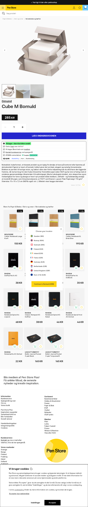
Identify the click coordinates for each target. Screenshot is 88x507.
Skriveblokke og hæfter (33, 19)
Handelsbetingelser (9, 423)
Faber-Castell (49, 426)
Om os (3, 403)
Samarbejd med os (8, 414)
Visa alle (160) (50, 433)
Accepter (52, 503)
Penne (46, 403)
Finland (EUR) (38, 249)
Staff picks (48, 414)
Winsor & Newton (51, 431)
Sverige (4, 450)
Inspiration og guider (9, 412)
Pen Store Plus (7, 410)
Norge (3, 452)
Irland (3, 459)
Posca (46, 428)
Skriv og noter (18, 19)
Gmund (7, 101)
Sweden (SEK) (39, 236)
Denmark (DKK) (39, 245)
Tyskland (4, 464)
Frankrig (4, 457)
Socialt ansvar (6, 419)
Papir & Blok (49, 405)
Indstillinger (35, 503)
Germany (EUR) (39, 262)
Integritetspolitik (7, 426)
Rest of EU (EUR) (40, 275)
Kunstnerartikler (50, 399)
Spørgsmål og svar (8, 401)
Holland (4, 461)
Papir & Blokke (7, 19)
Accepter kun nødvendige (19, 494)
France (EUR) (38, 258)
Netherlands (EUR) (40, 266)
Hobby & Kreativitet (52, 401)
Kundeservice (6, 398)
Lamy (46, 424)
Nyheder (47, 412)
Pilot (46, 421)
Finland (4, 454)
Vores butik (5, 405)
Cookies (4, 428)
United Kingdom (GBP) (42, 271)
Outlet (47, 410)
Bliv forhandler (7, 417)
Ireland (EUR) (38, 253)
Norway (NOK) (39, 240)
